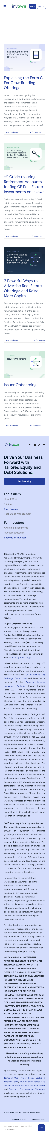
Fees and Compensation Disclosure (27, 1089)
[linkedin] (35, 445)
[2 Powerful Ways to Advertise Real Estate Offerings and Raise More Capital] (24, 260)
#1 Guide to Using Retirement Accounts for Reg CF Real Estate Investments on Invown (24, 184)
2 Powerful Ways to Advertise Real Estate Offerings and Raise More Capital (23, 288)
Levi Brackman (12, 132)
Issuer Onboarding (20, 384)
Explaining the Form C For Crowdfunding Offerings (23, 82)
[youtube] (44, 445)
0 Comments (35, 132)
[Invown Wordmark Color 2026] (19, 4)
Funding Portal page (21, 657)
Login (32, 6)
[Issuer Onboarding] (24, 364)
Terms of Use (11, 1078)
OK (41, 1127)
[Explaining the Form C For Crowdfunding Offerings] (24, 57)
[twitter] (39, 445)
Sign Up (41, 6)
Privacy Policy (27, 1078)
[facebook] (30, 445)
